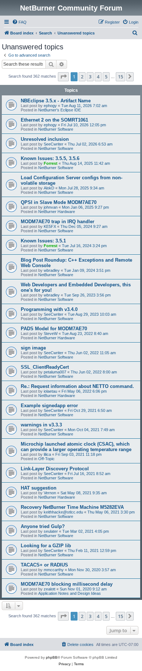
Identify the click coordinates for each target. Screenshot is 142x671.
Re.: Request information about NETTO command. (77, 386)
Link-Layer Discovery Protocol (55, 468)
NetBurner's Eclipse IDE (59, 110)
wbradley (52, 270)
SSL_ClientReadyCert (45, 367)
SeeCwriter (53, 144)
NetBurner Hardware (56, 211)
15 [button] (120, 76)
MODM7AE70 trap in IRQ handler (57, 221)
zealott (49, 589)
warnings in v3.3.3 (41, 424)
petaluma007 (55, 372)
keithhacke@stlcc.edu (63, 512)
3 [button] (90, 76)
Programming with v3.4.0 (49, 309)
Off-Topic (46, 459)
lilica (47, 454)
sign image (33, 348)
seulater (51, 531)
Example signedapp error (49, 405)
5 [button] (106, 76)
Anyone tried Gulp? (43, 526)
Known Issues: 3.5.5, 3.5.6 (50, 158)
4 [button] (98, 76)
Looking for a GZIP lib (46, 545)
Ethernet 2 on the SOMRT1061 (54, 120)
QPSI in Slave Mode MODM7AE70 (58, 202)
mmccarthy (54, 570)
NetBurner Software (55, 129)
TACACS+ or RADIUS (44, 565)
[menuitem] (19, 22)
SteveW (51, 333)
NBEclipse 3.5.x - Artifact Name (56, 100)
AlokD (49, 188)
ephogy (50, 105)
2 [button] (82, 76)
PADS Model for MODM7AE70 (54, 328)
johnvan (51, 207)
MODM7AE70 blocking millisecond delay (67, 584)
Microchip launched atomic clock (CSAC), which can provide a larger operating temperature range (76, 446)
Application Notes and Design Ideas (69, 593)
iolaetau (50, 391)
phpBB (52, 657)
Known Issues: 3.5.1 (43, 241)
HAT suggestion (38, 488)
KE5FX (50, 226)
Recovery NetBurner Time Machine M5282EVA (72, 507)
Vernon (50, 493)
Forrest (51, 163)
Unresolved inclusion (45, 139)
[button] (63, 76)
